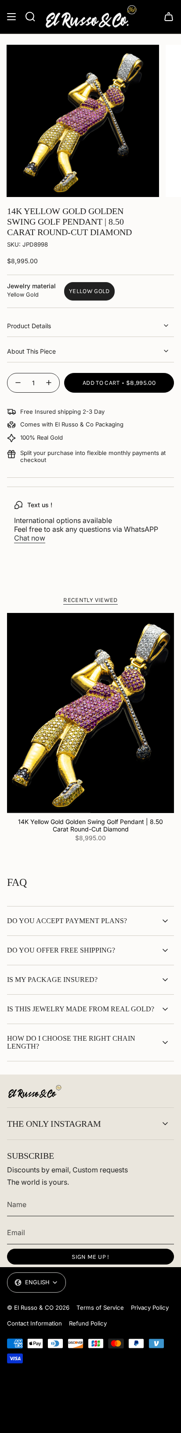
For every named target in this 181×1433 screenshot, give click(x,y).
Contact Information (34, 1323)
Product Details (29, 326)
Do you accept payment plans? (67, 920)
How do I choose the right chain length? (71, 1042)
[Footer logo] (34, 1091)
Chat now (29, 538)
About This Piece (31, 351)
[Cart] (168, 16)
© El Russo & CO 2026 (38, 1307)
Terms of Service (100, 1307)
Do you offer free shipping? (61, 950)
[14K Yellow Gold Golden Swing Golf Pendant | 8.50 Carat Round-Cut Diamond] (90, 713)
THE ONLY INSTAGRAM (54, 1123)
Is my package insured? (52, 979)
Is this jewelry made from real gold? (80, 1009)
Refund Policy (88, 1323)
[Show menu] (11, 16)
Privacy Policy (150, 1307)
